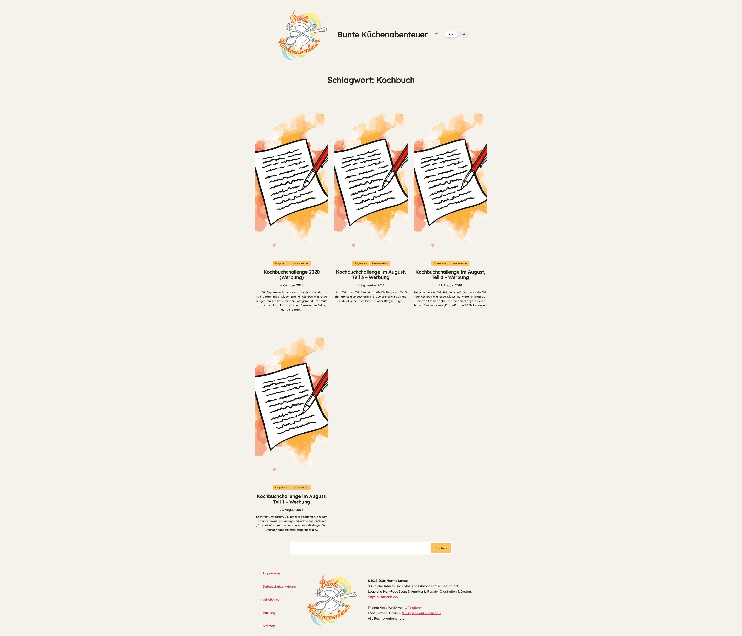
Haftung (269, 613)
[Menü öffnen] (436, 34)
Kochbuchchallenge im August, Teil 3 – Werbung (371, 274)
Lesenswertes (300, 263)
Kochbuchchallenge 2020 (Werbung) (292, 274)
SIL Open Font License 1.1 (421, 613)
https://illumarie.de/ (383, 597)
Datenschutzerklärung (279, 586)
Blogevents (281, 263)
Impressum (271, 573)
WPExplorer (413, 608)
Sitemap (269, 626)
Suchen (441, 548)
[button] (457, 34)
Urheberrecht (273, 599)
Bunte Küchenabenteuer (382, 34)
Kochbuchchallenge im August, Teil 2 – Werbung (450, 274)
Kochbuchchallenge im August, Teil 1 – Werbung (292, 499)
